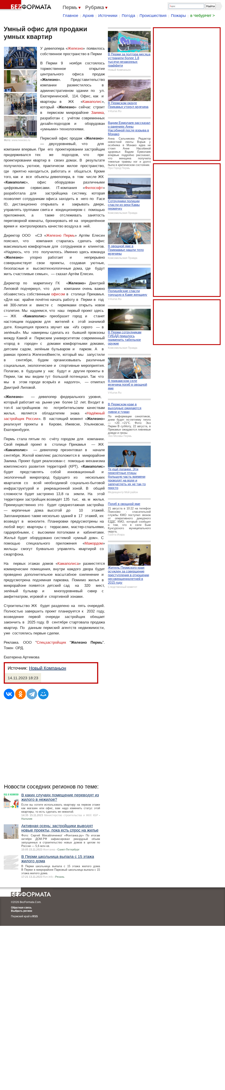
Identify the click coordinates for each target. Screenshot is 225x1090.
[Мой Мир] (43, 694)
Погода (128, 15)
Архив (88, 15)
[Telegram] (32, 694)
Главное (70, 15)
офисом (58, 294)
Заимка (97, 113)
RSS (35, 916)
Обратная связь (21, 907)
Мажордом (94, 543)
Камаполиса (68, 563)
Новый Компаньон (47, 668)
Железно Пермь (60, 235)
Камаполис (92, 102)
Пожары (178, 15)
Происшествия (153, 15)
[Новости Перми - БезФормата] (26, 5)
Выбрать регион (21, 910)
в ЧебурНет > (202, 15)
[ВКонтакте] (9, 694)
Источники (107, 15)
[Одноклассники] (20, 694)
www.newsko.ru (21, 140)
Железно (75, 48)
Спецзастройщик (51, 642)
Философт (94, 188)
